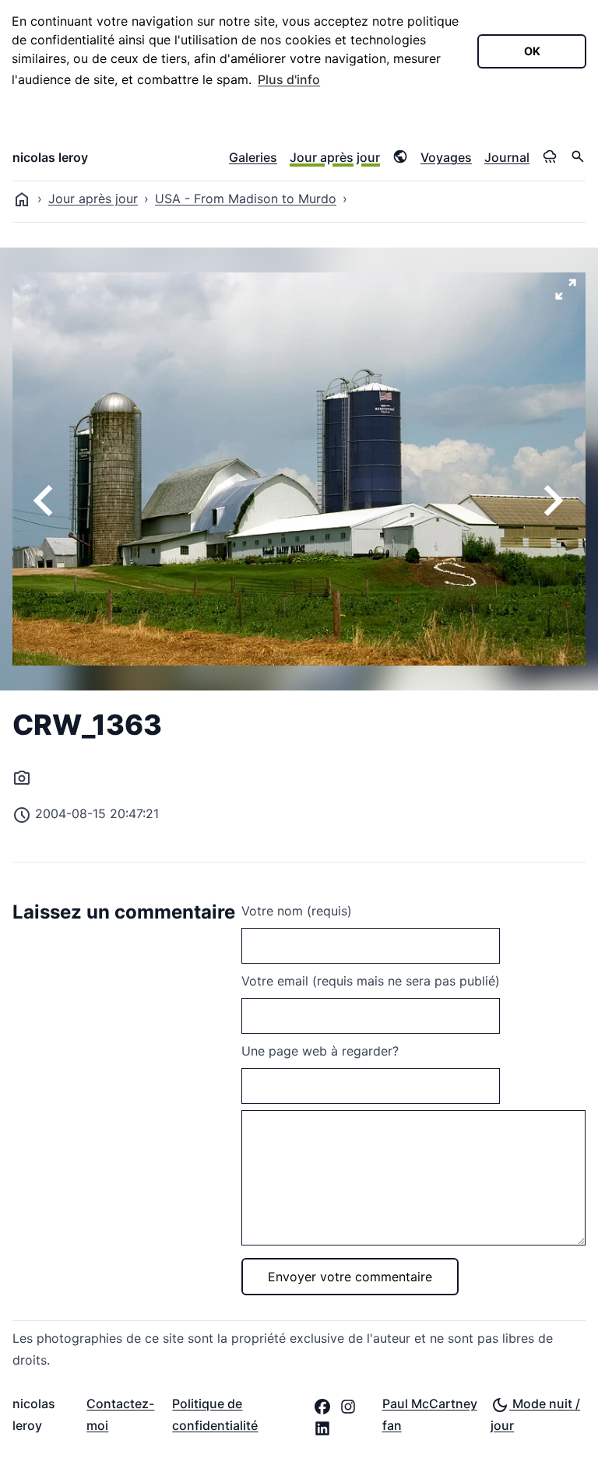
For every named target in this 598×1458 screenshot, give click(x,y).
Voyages (446, 157)
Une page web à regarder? (320, 1051)
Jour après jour (335, 157)
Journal (506, 157)
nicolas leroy (50, 157)
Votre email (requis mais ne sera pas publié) (370, 981)
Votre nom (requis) (296, 911)
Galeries (253, 157)
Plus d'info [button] (289, 79)
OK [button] (532, 51)
